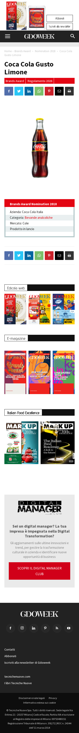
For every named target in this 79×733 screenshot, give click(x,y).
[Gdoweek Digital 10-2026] (39, 370)
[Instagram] (22, 628)
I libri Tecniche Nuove (18, 683)
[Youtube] (68, 628)
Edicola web (16, 288)
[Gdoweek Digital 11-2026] (36, 24)
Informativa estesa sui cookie (39, 702)
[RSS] (57, 628)
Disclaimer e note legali (32, 698)
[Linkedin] (33, 628)
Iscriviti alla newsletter (59, 26)
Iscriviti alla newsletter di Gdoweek (27, 663)
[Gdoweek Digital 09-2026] (64, 370)
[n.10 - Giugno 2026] (64, 310)
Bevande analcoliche (39, 217)
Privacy (53, 698)
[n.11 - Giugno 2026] (39, 310)
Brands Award (22, 51)
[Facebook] (10, 628)
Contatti (9, 649)
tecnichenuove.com (17, 676)
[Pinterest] (45, 628)
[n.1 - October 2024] (58, 443)
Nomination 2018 (45, 51)
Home (8, 51)
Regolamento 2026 (40, 81)
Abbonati (59, 18)
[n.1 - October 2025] (21, 443)
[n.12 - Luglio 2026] (16, 17)
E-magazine (16, 338)
